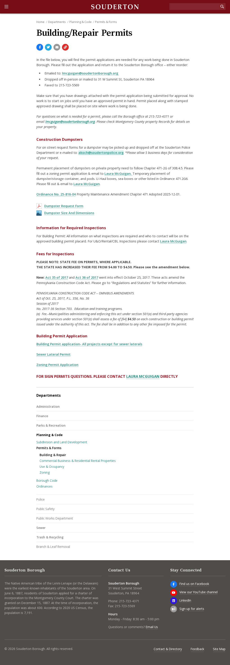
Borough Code (47, 480)
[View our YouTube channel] (173, 592)
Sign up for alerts (191, 609)
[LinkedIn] (173, 600)
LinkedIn (185, 600)
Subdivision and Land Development (61, 442)
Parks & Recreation (51, 425)
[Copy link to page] (65, 47)
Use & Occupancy (52, 466)
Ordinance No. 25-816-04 (56, 194)
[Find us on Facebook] (173, 584)
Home (40, 22)
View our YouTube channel (198, 592)
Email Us (152, 627)
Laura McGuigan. (118, 173)
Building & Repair (53, 455)
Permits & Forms (106, 22)
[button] (6, 7)
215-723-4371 (129, 601)
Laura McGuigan (86, 184)
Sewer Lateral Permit (53, 354)
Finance (42, 416)
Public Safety (45, 509)
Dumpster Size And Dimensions (69, 213)
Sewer (41, 528)
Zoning (45, 472)
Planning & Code (80, 22)
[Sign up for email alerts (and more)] (173, 609)
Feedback (197, 649)
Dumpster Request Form (63, 206)
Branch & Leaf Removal (53, 546)
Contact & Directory (168, 649)
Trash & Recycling (50, 537)
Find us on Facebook (194, 584)
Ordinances (44, 486)
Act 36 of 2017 (86, 277)
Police (40, 499)
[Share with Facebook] (39, 47)
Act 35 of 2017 (56, 277)
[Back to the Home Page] (115, 6)
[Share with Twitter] (48, 47)
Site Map (219, 649)
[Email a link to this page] (56, 47)
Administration (48, 406)
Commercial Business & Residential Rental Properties (78, 461)
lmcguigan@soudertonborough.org (90, 73)
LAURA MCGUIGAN (142, 376)
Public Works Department (54, 518)
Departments (57, 22)
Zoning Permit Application (57, 365)
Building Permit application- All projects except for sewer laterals (89, 344)
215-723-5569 (125, 606)
